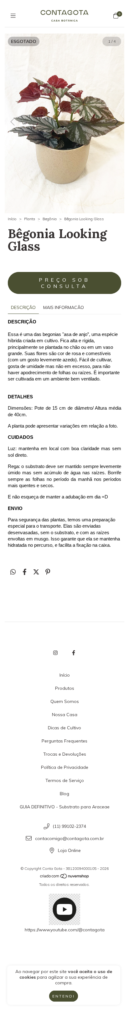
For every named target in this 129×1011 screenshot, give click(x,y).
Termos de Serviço (64, 780)
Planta (29, 218)
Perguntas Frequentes (64, 741)
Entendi (63, 996)
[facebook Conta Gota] (73, 652)
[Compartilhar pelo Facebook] (24, 572)
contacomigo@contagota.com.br (69, 838)
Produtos (64, 688)
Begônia (50, 218)
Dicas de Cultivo (64, 728)
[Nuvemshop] (65, 877)
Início (12, 218)
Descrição (23, 307)
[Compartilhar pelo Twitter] (36, 572)
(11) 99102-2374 (69, 826)
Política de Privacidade (64, 767)
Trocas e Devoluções (64, 754)
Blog (64, 793)
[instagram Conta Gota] (55, 652)
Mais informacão (63, 307)
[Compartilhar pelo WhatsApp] (13, 572)
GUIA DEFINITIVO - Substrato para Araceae (65, 807)
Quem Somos (64, 701)
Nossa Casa (64, 714)
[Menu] (13, 16)
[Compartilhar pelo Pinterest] (48, 572)
